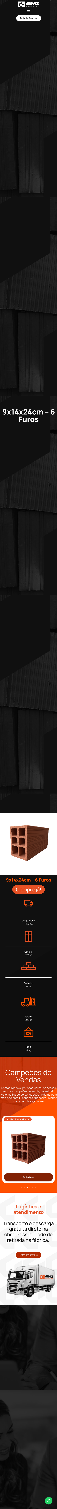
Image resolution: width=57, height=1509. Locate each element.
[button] (28, 11)
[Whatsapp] (48, 1500)
